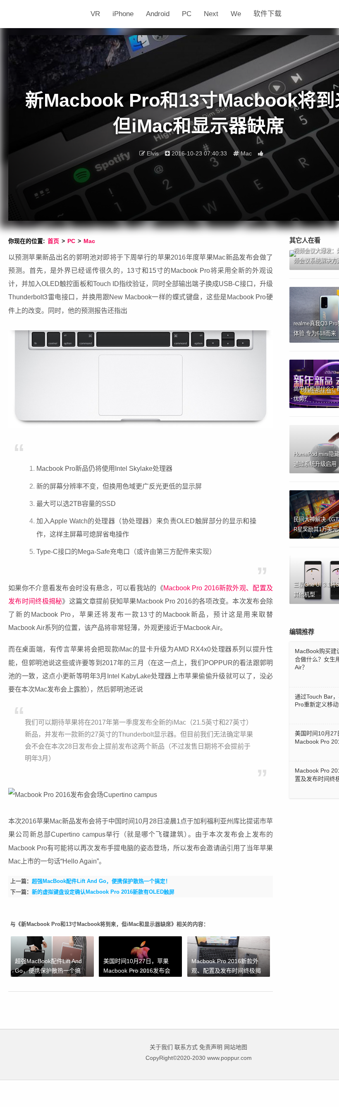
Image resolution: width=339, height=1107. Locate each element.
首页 (53, 241)
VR (95, 14)
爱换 (46, 14)
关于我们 (161, 1047)
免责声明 (210, 1047)
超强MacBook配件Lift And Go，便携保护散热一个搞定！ (101, 881)
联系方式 (186, 1047)
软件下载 (267, 14)
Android (158, 14)
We (236, 14)
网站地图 (235, 1047)
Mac (89, 241)
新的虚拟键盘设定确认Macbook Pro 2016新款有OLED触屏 (103, 892)
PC (186, 14)
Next (211, 14)
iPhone (123, 14)
